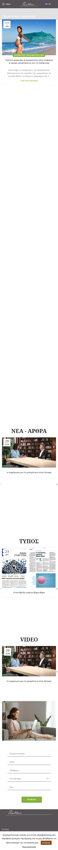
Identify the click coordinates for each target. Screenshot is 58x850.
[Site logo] (29, 4)
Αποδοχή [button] (46, 842)
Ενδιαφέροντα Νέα (35, 55)
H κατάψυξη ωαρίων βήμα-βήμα (29, 592)
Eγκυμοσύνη (19, 55)
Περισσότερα (29, 846)
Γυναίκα (5, 829)
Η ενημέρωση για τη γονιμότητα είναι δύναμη (29, 472)
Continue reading (29, 80)
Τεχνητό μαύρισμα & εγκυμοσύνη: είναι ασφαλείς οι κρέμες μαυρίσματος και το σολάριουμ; (29, 61)
